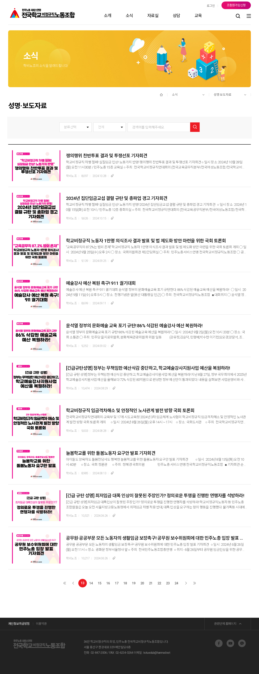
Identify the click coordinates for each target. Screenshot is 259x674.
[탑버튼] (246, 666)
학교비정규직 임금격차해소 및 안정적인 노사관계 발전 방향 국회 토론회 (130, 410)
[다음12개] (194, 583)
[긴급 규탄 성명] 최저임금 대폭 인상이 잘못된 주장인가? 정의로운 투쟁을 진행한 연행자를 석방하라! (155, 495)
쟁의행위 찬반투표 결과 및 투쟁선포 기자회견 (106, 155)
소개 (107, 15)
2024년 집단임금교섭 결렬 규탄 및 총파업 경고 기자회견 (116, 198)
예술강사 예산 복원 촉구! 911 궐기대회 (101, 283)
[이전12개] (64, 583)
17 (116, 583)
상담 (176, 15)
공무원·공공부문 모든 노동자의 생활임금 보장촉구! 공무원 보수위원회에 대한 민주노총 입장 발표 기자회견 (156, 538)
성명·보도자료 (222, 94)
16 (108, 583)
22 (159, 583)
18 (125, 583)
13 (82, 583)
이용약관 (41, 623)
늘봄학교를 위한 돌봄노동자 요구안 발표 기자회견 (110, 453)
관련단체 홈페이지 (225, 623)
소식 (129, 15)
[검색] (238, 16)
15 (99, 583)
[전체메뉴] (249, 16)
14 (91, 583)
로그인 (211, 6)
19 (133, 583)
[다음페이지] (186, 583)
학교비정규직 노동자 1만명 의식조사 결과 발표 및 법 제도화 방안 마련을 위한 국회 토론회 (146, 240)
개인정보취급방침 (19, 623)
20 (142, 583)
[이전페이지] (73, 583)
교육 (198, 15)
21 (150, 583)
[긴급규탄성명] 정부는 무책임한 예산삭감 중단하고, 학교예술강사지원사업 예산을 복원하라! (148, 368)
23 (168, 583)
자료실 (152, 15)
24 (176, 583)
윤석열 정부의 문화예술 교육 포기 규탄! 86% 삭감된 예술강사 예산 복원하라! (134, 325)
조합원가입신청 (236, 5)
